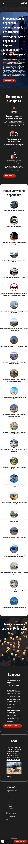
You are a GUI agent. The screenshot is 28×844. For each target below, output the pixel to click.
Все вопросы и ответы (11, 725)
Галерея (10, 804)
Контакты (11, 808)
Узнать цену (8, 80)
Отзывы (10, 806)
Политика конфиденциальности (9, 836)
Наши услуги (11, 802)
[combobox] (14, 9)
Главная (10, 797)
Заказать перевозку (20, 841)
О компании (8, 175)
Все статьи (9, 776)
